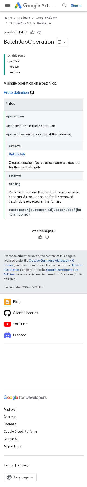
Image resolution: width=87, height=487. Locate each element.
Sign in (76, 5)
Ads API (49, 6)
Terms (8, 465)
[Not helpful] (39, 32)
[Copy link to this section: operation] (28, 116)
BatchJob (17, 154)
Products (24, 17)
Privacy (23, 465)
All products (12, 446)
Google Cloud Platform (20, 431)
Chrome (10, 417)
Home (8, 17)
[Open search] (64, 5)
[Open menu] (7, 5)
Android (9, 409)
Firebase (10, 424)
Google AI (11, 439)
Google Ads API (46, 17)
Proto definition (17, 92)
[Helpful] (32, 32)
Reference (44, 23)
